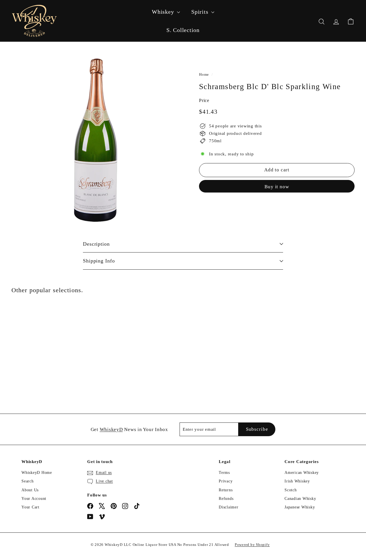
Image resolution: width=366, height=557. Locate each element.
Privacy (225, 481)
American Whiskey (302, 472)
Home (204, 75)
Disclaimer (228, 507)
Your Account (33, 498)
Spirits (200, 12)
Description (96, 244)
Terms (224, 472)
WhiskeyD (111, 429)
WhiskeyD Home (36, 472)
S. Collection (183, 30)
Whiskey (164, 12)
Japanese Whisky (300, 507)
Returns (225, 490)
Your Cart (30, 507)
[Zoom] (95, 140)
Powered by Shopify (252, 544)
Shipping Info (99, 261)
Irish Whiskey (297, 481)
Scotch (291, 490)
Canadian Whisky (300, 498)
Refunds (226, 498)
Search (27, 481)
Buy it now (276, 186)
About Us (30, 490)
